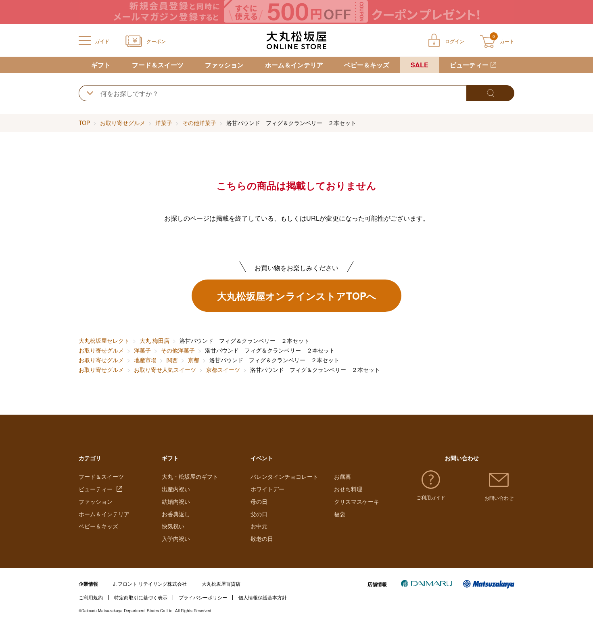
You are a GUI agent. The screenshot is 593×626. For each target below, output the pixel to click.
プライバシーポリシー (203, 597)
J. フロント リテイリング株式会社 (150, 583)
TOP (84, 123)
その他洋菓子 (199, 123)
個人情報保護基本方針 (262, 597)
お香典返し (176, 514)
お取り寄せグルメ (122, 123)
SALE (419, 64)
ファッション (224, 64)
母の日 (259, 501)
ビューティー (469, 64)
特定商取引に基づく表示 (140, 597)
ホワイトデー (267, 489)
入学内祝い (176, 538)
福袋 (339, 514)
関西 (172, 360)
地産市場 (145, 360)
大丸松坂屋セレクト (104, 340)
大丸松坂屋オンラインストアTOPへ (296, 296)
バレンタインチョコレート (284, 476)
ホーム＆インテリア (294, 64)
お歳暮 (342, 476)
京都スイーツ (223, 369)
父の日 (259, 514)
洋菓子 (163, 123)
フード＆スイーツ (158, 64)
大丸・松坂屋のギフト (190, 476)
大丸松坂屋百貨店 (221, 583)
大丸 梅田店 (154, 340)
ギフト (101, 64)
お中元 (259, 526)
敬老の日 (262, 538)
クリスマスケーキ (356, 501)
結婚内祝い (176, 501)
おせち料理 (348, 489)
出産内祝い (176, 489)
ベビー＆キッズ (366, 64)
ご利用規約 (91, 597)
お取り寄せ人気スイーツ (165, 369)
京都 (193, 360)
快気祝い (173, 526)
